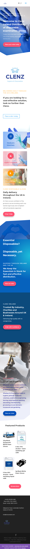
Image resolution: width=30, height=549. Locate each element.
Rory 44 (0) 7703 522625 (10, 501)
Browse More (15, 486)
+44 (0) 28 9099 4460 (10, 499)
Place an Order (9, 413)
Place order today (11, 116)
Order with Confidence (12, 327)
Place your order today (12, 44)
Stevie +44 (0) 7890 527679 (10, 503)
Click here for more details (21, 546)
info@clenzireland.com (9, 514)
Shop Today (8, 214)
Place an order (9, 283)
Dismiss (24, 548)
